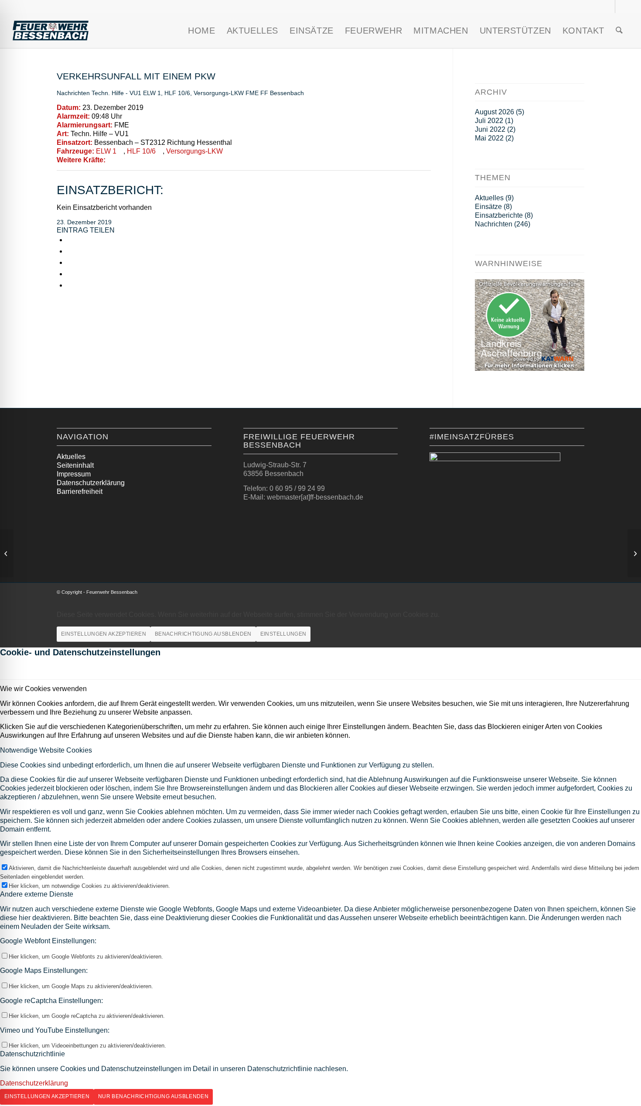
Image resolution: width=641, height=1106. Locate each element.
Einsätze (488, 206)
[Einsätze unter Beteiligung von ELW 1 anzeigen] (120, 151)
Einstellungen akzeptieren (103, 634)
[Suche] (619, 30)
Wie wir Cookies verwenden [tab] (43, 688)
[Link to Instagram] (69, 285)
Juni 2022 (490, 129)
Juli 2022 (489, 120)
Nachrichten (73, 92)
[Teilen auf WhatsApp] (69, 262)
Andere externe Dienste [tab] (36, 894)
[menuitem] (201, 30)
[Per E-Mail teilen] (69, 273)
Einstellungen (283, 634)
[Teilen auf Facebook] (69, 239)
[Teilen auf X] (69, 251)
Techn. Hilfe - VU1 (116, 92)
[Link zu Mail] (621, 6)
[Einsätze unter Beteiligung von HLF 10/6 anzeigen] (160, 151)
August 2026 (494, 112)
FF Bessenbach (282, 92)
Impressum (74, 474)
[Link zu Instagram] (608, 6)
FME (252, 92)
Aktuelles (489, 198)
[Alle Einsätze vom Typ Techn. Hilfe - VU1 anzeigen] (133, 133)
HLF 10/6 (177, 92)
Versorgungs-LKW (219, 92)
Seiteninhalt (75, 465)
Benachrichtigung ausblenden (203, 634)
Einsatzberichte (499, 215)
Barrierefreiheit (79, 491)
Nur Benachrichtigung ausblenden (153, 1096)
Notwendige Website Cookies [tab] (46, 750)
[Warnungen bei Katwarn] (529, 368)
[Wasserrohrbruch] (7, 553)
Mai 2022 (489, 138)
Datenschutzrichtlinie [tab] (32, 1054)
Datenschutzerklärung (91, 482)
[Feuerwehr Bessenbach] (51, 30)
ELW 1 (152, 92)
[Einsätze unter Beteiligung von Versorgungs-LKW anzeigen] (227, 151)
